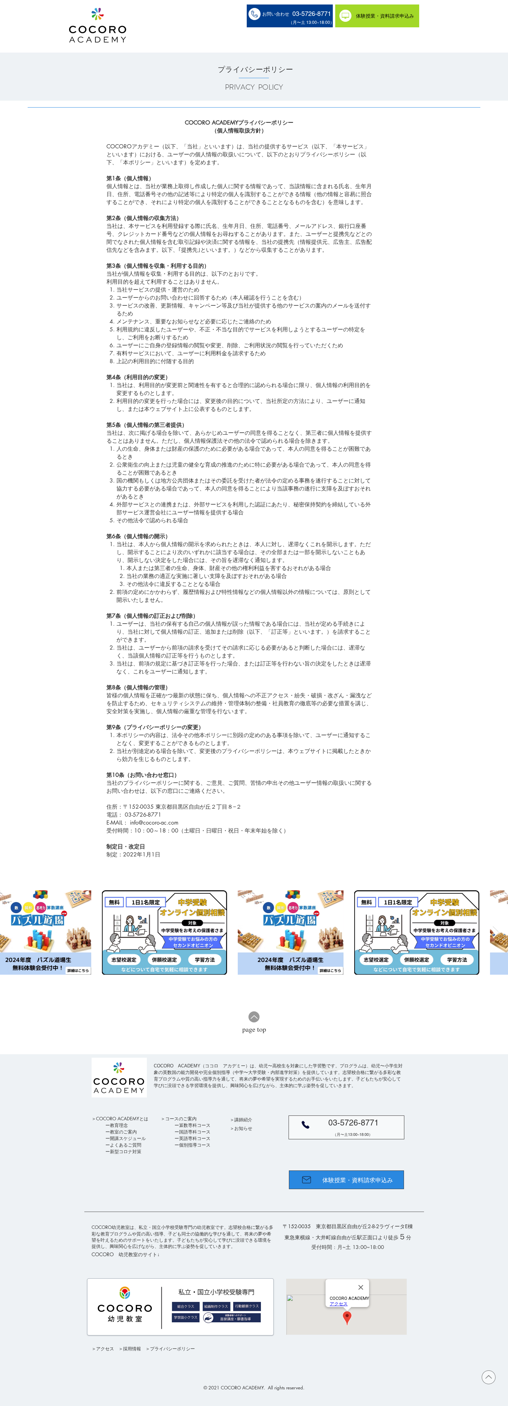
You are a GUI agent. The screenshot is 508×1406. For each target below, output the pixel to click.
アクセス (105, 1348)
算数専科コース (194, 1125)
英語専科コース (194, 1138)
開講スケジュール (128, 1138)
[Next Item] (496, 932)
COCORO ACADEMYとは (122, 1118)
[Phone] (305, 1124)
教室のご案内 (123, 1132)
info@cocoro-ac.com (154, 822)
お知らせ (243, 1128)
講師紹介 (243, 1119)
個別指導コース (194, 1145)
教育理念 (119, 1125)
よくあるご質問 (125, 1145)
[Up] (254, 1016)
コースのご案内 (181, 1118)
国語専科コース (194, 1132)
